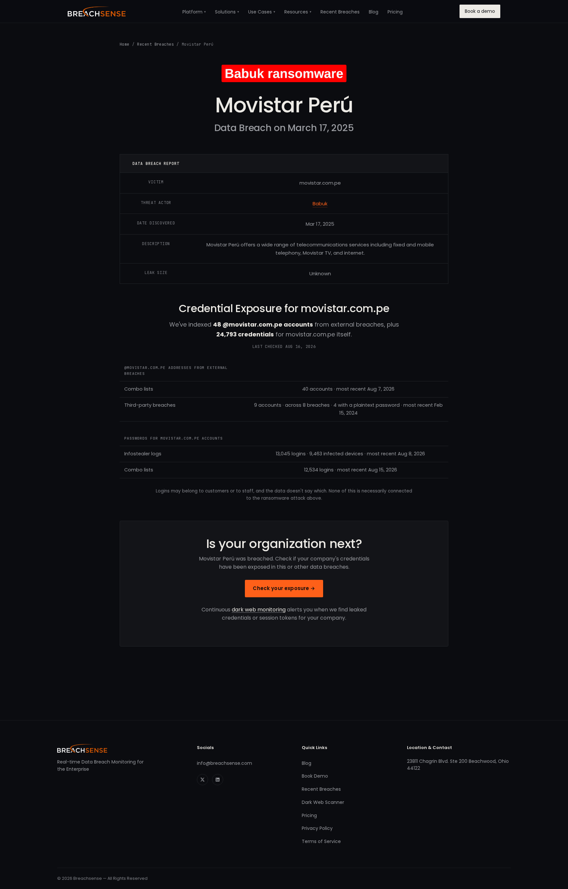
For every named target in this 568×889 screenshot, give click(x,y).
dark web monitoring (259, 609)
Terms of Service (321, 841)
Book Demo (315, 776)
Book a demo (480, 11)
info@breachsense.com (224, 763)
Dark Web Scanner (323, 802)
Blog (373, 12)
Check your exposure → (284, 588)
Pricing (395, 12)
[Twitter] (202, 779)
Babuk (320, 203)
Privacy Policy (317, 828)
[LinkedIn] (217, 779)
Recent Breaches (340, 12)
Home (125, 44)
